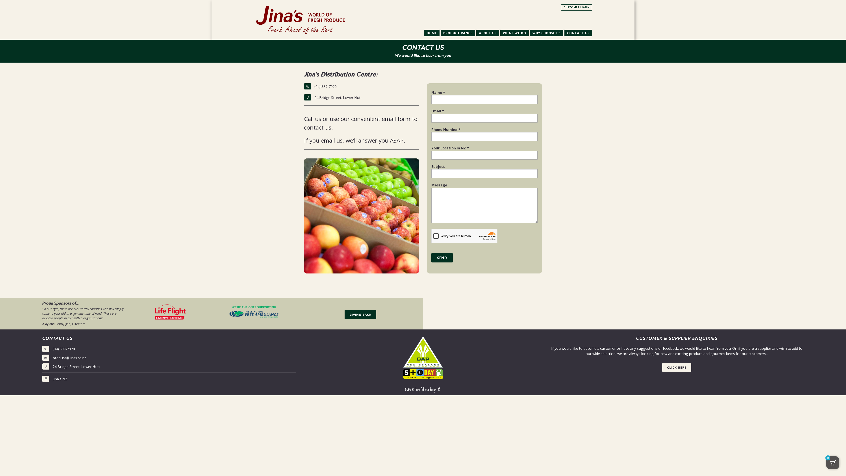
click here (676, 367)
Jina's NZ (60, 379)
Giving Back (360, 314)
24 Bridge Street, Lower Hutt (338, 97)
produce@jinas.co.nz (69, 357)
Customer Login (577, 7)
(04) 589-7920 (325, 86)
